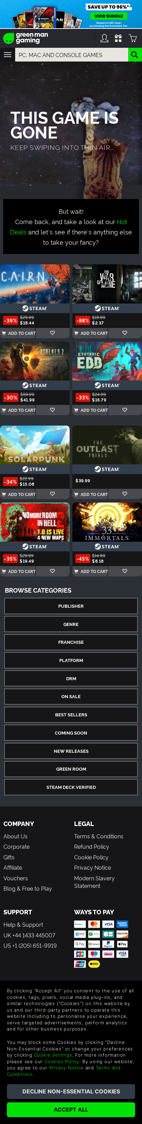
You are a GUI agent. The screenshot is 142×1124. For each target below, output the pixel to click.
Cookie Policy (91, 857)
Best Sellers (71, 714)
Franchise (71, 642)
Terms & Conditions (98, 836)
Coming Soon (71, 733)
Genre (71, 624)
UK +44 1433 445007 (29, 935)
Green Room (71, 769)
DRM (71, 678)
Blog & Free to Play (27, 888)
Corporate (16, 846)
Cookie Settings (53, 1055)
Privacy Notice (92, 867)
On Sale (71, 696)
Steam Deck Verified (71, 787)
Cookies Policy (61, 1061)
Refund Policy (91, 846)
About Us (15, 836)
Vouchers (15, 878)
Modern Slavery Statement (94, 881)
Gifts (8, 857)
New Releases (71, 751)
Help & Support (23, 924)
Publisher (71, 606)
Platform (71, 660)
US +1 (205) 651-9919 (30, 945)
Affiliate (12, 867)
